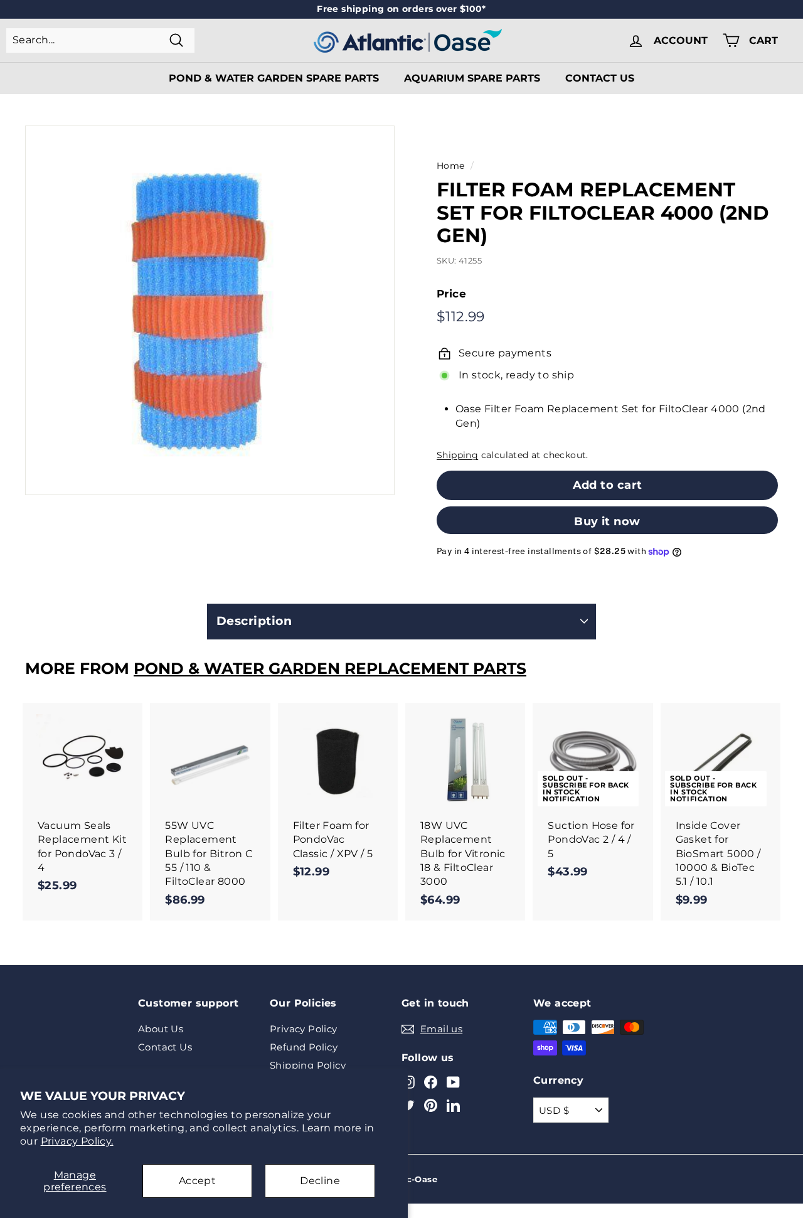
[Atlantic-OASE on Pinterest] (430, 1105)
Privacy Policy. (77, 1141)
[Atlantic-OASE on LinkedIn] (453, 1105)
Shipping (457, 455)
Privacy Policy (304, 1029)
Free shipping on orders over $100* (401, 8)
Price (451, 293)
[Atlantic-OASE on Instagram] (408, 1081)
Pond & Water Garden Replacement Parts (330, 668)
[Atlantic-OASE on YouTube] (453, 1081)
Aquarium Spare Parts (472, 78)
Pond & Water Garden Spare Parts (274, 78)
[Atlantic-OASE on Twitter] (408, 1105)
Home (451, 166)
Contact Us (599, 78)
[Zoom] (210, 310)
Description (254, 621)
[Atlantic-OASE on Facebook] (430, 1081)
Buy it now (607, 521)
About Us (160, 1029)
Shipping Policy (308, 1065)
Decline (320, 1181)
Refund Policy (304, 1047)
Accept (197, 1181)
